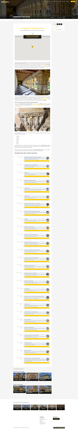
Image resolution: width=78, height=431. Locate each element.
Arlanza (21, 106)
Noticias (63, 1)
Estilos (48, 1)
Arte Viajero (5, 2)
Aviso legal (41, 421)
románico (45, 97)
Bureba (16, 106)
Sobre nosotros (42, 418)
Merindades (42, 104)
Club (73, 1)
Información (57, 26)
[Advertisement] (59, 45)
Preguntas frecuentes (43, 419)
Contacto (68, 1)
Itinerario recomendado (32, 36)
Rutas (52, 1)
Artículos (56, 1)
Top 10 (45, 1)
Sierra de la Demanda (35, 104)
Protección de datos (43, 422)
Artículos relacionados (58, 29)
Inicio (14, 19)
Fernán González (44, 65)
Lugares (59, 1)
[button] (32, 47)
